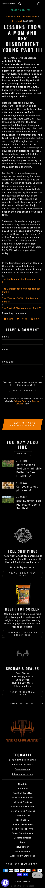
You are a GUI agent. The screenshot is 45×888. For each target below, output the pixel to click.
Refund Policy (23, 846)
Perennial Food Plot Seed (22, 811)
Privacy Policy (20, 401)
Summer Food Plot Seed (22, 806)
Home (9, 16)
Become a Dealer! (20, 10)
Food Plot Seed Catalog (22, 824)
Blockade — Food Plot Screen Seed (23, 634)
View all (22, 454)
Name (5, 337)
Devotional (17, 21)
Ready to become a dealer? (22, 693)
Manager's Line (22, 815)
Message (8, 362)
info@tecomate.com (22, 774)
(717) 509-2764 (22, 769)
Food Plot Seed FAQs (22, 828)
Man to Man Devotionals (26, 16)
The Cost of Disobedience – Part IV (21, 308)
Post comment (22, 390)
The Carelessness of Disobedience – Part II (22, 290)
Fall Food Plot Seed (22, 802)
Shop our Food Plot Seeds (22, 574)
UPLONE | (23, 886)
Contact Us (22, 788)
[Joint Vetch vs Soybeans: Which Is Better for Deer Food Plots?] (8, 463)
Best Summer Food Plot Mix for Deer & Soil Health (28, 504)
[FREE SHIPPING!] (22, 535)
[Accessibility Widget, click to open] (5, 883)
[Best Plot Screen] (22, 593)
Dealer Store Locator (22, 833)
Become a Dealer (22, 837)
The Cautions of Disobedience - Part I (22, 281)
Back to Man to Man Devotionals (23, 424)
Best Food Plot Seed (22, 797)
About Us (22, 784)
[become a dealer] (22, 652)
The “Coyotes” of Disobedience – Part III (20, 300)
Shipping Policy (22, 851)
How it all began (22, 703)
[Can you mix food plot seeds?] (8, 485)
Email (6, 349)
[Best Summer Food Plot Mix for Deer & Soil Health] (8, 499)
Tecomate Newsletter (22, 864)
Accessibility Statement (22, 855)
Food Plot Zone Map (22, 793)
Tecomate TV (22, 819)
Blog (22, 842)
